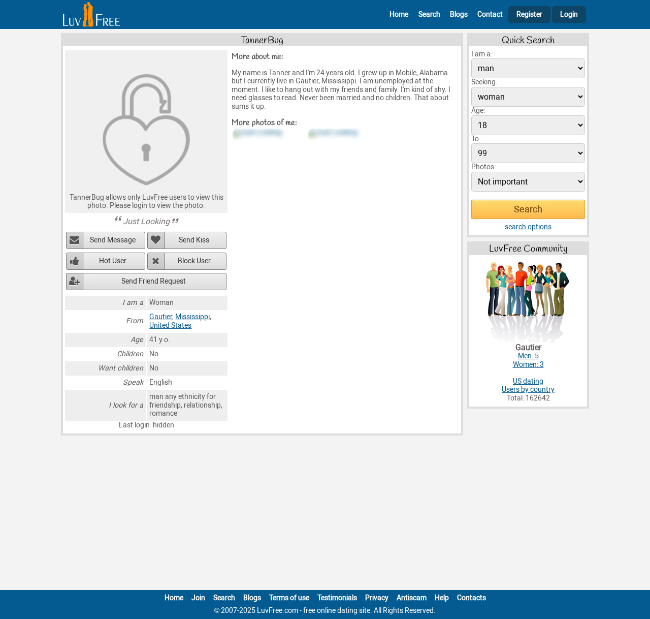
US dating (528, 381)
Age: (478, 110)
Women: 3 (528, 364)
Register (529, 14)
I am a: (481, 54)
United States (170, 325)
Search (429, 14)
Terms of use (289, 598)
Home (398, 14)
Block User (194, 261)
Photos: (483, 167)
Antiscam (412, 598)
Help (442, 598)
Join (198, 598)
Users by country (528, 389)
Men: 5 (528, 356)
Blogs (459, 14)
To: (475, 139)
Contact (490, 14)
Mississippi (192, 317)
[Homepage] (91, 14)
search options (528, 227)
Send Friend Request (153, 281)
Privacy (376, 598)
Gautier (160, 317)
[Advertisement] (325, 515)
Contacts (471, 598)
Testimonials (337, 598)
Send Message (113, 240)
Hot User (112, 261)
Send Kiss (194, 240)
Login (569, 14)
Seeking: (484, 82)
